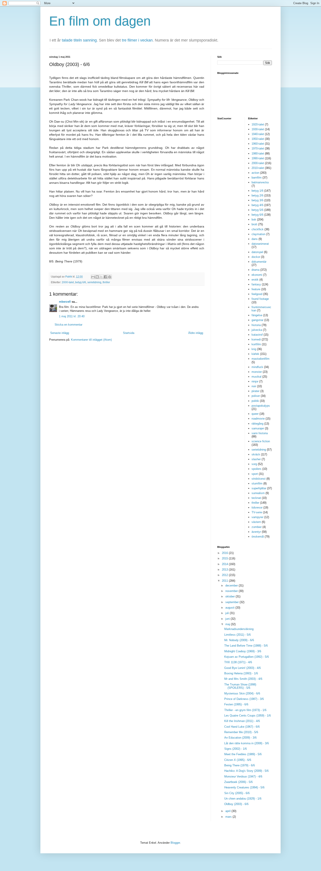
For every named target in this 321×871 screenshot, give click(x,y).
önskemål (258, 536)
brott (254, 224)
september (232, 602)
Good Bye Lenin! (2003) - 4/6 (242, 668)
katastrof (257, 334)
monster (257, 371)
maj (228, 624)
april (228, 811)
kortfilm (256, 344)
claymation (258, 234)
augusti (230, 607)
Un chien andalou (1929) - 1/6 (242, 798)
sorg (254, 464)
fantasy (256, 284)
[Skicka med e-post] (93, 277)
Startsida (128, 333)
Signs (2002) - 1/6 (235, 748)
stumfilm (257, 483)
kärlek (255, 354)
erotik (255, 279)
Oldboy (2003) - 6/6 (236, 804)
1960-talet (258, 143)
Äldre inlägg (195, 333)
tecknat (256, 498)
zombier (257, 527)
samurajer (258, 428)
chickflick (258, 229)
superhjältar (259, 488)
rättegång (257, 423)
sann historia (260, 433)
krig (254, 349)
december (232, 585)
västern (256, 522)
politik (255, 401)
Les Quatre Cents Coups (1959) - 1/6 (247, 715)
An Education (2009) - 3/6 (240, 737)
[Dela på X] (101, 277)
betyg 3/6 (257, 200)
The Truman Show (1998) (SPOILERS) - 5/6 (240, 686)
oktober (230, 596)
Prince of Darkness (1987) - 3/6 (244, 699)
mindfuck (257, 367)
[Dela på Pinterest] (109, 277)
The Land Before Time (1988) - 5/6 (246, 645)
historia (256, 325)
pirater (255, 391)
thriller (106, 282)
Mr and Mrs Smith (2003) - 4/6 (243, 678)
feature (256, 289)
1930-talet (258, 129)
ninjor (255, 381)
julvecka (257, 329)
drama (255, 269)
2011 (225, 580)
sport (255, 473)
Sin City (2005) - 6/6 (237, 793)
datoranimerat (260, 243)
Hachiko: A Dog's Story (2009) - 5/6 (246, 770)
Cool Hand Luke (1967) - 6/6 (242, 726)
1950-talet (258, 139)
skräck (256, 454)
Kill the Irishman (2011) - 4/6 (242, 721)
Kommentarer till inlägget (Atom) (91, 339)
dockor (256, 257)
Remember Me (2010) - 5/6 (241, 732)
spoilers (256, 468)
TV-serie (257, 512)
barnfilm (257, 177)
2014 (225, 564)
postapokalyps (261, 405)
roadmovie (258, 418)
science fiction (261, 441)
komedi (256, 339)
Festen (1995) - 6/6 (236, 704)
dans (255, 239)
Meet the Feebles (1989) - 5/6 (243, 754)
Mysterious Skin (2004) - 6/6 (242, 693)
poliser (256, 395)
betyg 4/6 (257, 205)
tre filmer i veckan (137, 40)
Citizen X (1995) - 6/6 (237, 760)
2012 (225, 575)
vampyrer (257, 517)
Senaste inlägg (59, 333)
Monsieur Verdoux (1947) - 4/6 (243, 776)
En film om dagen (100, 21)
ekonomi (257, 274)
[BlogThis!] (97, 277)
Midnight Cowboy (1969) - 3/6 (242, 651)
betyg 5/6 (257, 210)
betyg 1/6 (257, 190)
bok (254, 219)
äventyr (256, 531)
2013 (225, 569)
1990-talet (258, 158)
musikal (256, 376)
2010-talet (258, 168)
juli (227, 613)
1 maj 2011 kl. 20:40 (72, 316)
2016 (225, 553)
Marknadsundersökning (239, 629)
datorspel (257, 252)
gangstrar (257, 320)
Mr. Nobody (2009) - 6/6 (239, 640)
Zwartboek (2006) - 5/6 (238, 782)
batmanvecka (260, 182)
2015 (225, 558)
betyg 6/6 (80, 282)
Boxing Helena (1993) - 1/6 (241, 673)
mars (229, 816)
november (232, 591)
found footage (260, 298)
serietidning (94, 282)
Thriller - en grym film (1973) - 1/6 (245, 710)
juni (228, 618)
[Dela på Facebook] (105, 277)
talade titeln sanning (79, 40)
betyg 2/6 (257, 195)
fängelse (257, 315)
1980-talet (258, 153)
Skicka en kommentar (68, 324)
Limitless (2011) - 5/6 (237, 634)
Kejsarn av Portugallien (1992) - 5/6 (246, 656)
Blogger (175, 842)
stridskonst (259, 478)
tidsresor (257, 507)
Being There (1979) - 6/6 (239, 765)
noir (254, 386)
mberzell (65, 301)
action (255, 172)
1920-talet (258, 124)
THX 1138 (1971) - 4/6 (238, 662)
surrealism (258, 493)
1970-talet (258, 148)
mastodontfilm (260, 358)
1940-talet (258, 134)
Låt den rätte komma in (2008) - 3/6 (246, 743)
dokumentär (259, 261)
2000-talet (68, 282)
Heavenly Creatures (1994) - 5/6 (244, 787)
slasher (256, 459)
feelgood (257, 294)
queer (255, 413)
